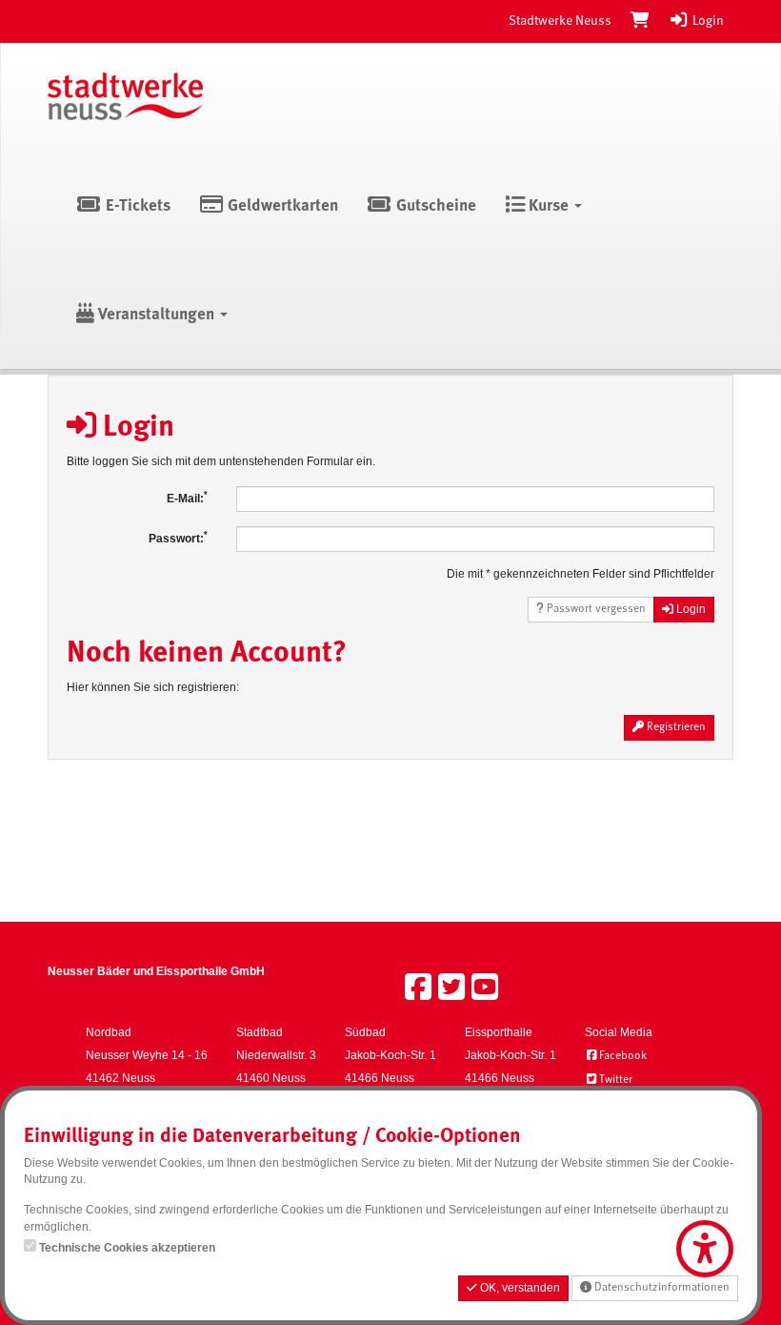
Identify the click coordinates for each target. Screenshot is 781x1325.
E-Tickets (136, 206)
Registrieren (675, 727)
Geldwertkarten (281, 206)
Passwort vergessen (595, 609)
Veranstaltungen (156, 315)
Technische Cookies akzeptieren (127, 1247)
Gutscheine (434, 206)
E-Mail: (187, 497)
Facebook (623, 1056)
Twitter (615, 1080)
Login (707, 21)
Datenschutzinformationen (660, 1288)
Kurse (548, 206)
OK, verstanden (518, 1287)
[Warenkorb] (640, 21)
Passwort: (178, 537)
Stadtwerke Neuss (560, 21)
